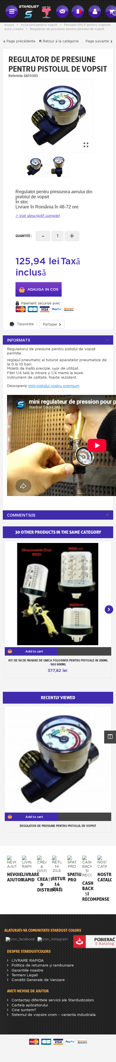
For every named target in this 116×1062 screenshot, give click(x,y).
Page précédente (20, 41)
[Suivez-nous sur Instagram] (53, 939)
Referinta (15, 75)
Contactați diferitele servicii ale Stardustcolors (52, 1000)
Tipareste (25, 324)
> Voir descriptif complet (37, 215)
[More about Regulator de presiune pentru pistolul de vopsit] (58, 759)
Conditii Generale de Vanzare (37, 980)
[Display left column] (110, 737)
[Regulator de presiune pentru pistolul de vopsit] (58, 115)
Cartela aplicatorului (29, 1005)
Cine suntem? (23, 1010)
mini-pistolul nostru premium (53, 386)
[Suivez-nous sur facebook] (21, 939)
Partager (51, 324)
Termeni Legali (24, 975)
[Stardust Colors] (35, 11)
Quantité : (23, 236)
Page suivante (98, 41)
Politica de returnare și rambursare (42, 965)
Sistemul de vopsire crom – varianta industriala (53, 1015)
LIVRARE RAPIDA (27, 960)
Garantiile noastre (26, 970)
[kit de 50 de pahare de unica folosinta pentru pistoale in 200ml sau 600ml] (58, 594)
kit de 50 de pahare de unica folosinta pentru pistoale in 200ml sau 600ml (58, 662)
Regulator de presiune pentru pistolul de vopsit (58, 826)
